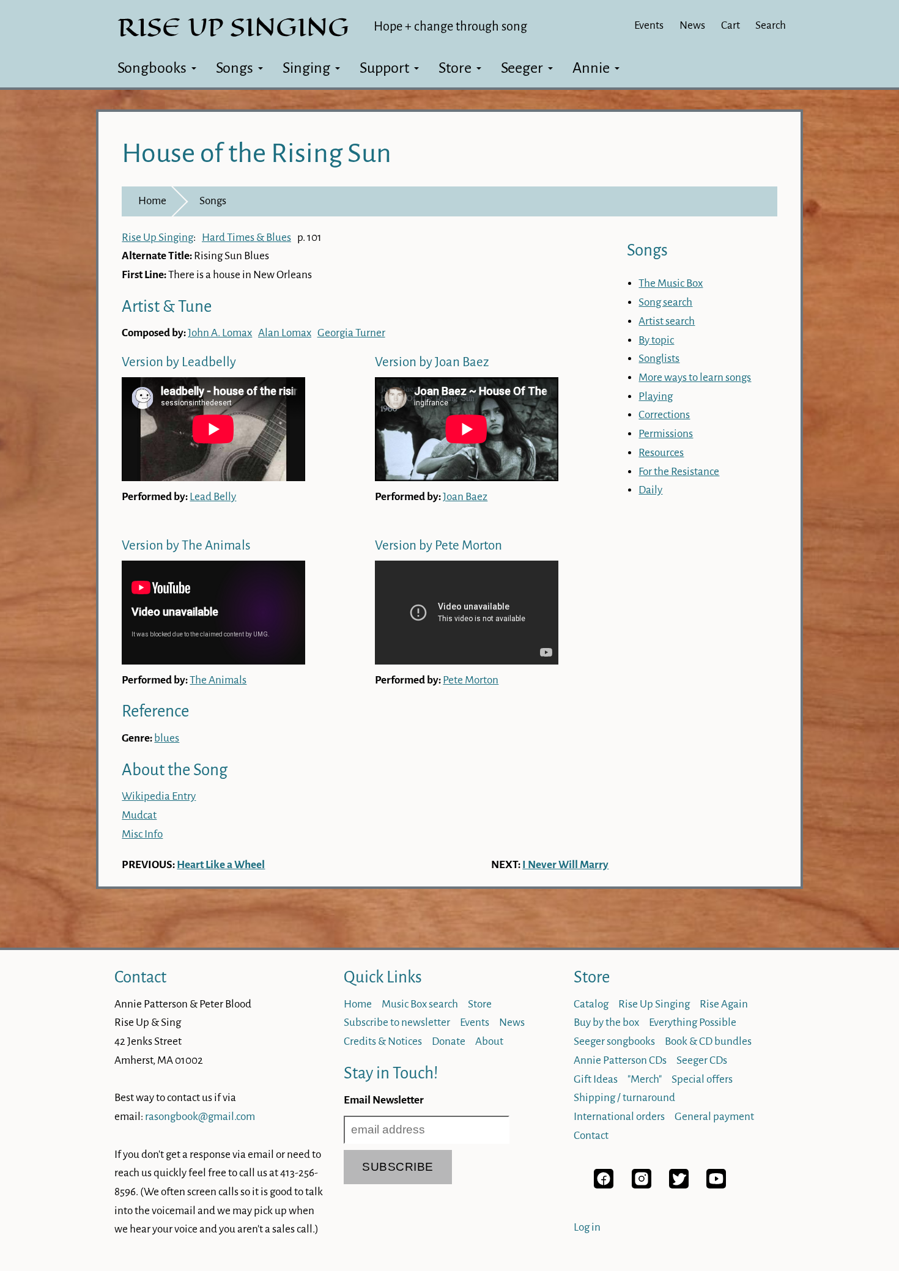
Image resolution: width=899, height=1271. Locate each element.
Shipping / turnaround (624, 1097)
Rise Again (724, 1004)
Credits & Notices (383, 1041)
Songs (234, 68)
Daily (650, 490)
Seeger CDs (701, 1060)
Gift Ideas (596, 1079)
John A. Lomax (220, 333)
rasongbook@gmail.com (200, 1116)
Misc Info (142, 834)
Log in (587, 1227)
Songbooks (152, 68)
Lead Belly (213, 497)
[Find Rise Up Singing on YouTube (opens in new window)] (716, 1185)
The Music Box (670, 283)
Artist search (666, 321)
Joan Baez (465, 497)
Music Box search (420, 1004)
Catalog (591, 1004)
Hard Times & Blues (246, 237)
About (489, 1041)
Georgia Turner (351, 333)
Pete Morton (470, 680)
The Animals (218, 680)
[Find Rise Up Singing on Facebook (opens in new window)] (603, 1185)
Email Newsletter (384, 1100)
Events (649, 25)
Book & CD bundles (708, 1041)
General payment (714, 1116)
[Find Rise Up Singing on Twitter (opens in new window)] (679, 1185)
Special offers (702, 1079)
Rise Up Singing (157, 237)
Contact (140, 977)
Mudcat (139, 815)
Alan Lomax (284, 333)
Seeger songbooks (614, 1041)
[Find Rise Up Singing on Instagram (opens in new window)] (641, 1185)
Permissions (665, 434)
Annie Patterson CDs (620, 1060)
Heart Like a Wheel (221, 865)
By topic (656, 340)
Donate (448, 1041)
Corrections (664, 415)
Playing (655, 396)
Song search (665, 302)
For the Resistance (678, 471)
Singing (306, 68)
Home (152, 201)
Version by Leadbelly (179, 362)
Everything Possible (692, 1022)
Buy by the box (606, 1022)
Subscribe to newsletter (397, 1022)
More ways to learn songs (694, 377)
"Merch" (644, 1079)
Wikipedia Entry (159, 796)
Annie (591, 68)
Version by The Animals (186, 546)
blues (166, 738)
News (692, 25)
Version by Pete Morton (438, 546)
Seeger (522, 68)
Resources (661, 453)
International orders (619, 1116)
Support (384, 68)
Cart (730, 25)
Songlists (658, 358)
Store (455, 68)
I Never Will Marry (565, 865)
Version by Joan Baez (432, 362)
